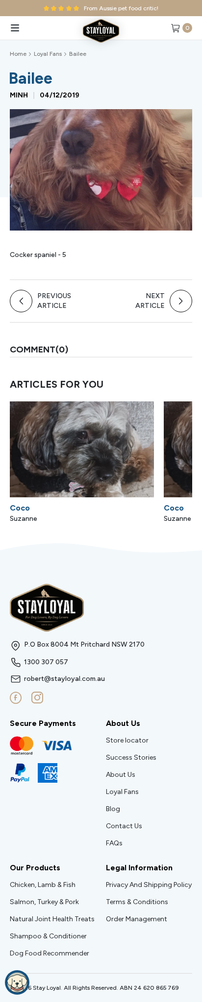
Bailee (77, 53)
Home (18, 53)
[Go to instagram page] (37, 698)
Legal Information (139, 867)
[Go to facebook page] (16, 698)
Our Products (35, 867)
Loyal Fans (48, 53)
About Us (123, 723)
